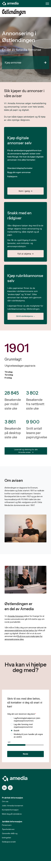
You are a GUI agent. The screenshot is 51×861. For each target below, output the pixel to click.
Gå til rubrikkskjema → (25, 316)
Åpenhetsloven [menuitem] (8, 829)
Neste (25, 754)
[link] (10, 3)
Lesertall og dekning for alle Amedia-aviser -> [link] (26, 450)
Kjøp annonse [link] (13, 62)
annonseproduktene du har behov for (21, 630)
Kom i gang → (25, 191)
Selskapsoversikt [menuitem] (9, 842)
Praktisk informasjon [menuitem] (12, 797)
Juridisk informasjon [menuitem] (12, 821)
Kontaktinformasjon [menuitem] (10, 810)
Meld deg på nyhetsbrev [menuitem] (12, 814)
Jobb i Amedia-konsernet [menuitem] (12, 806)
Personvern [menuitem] (7, 825)
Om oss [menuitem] (5, 801)
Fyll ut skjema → (26, 253)
